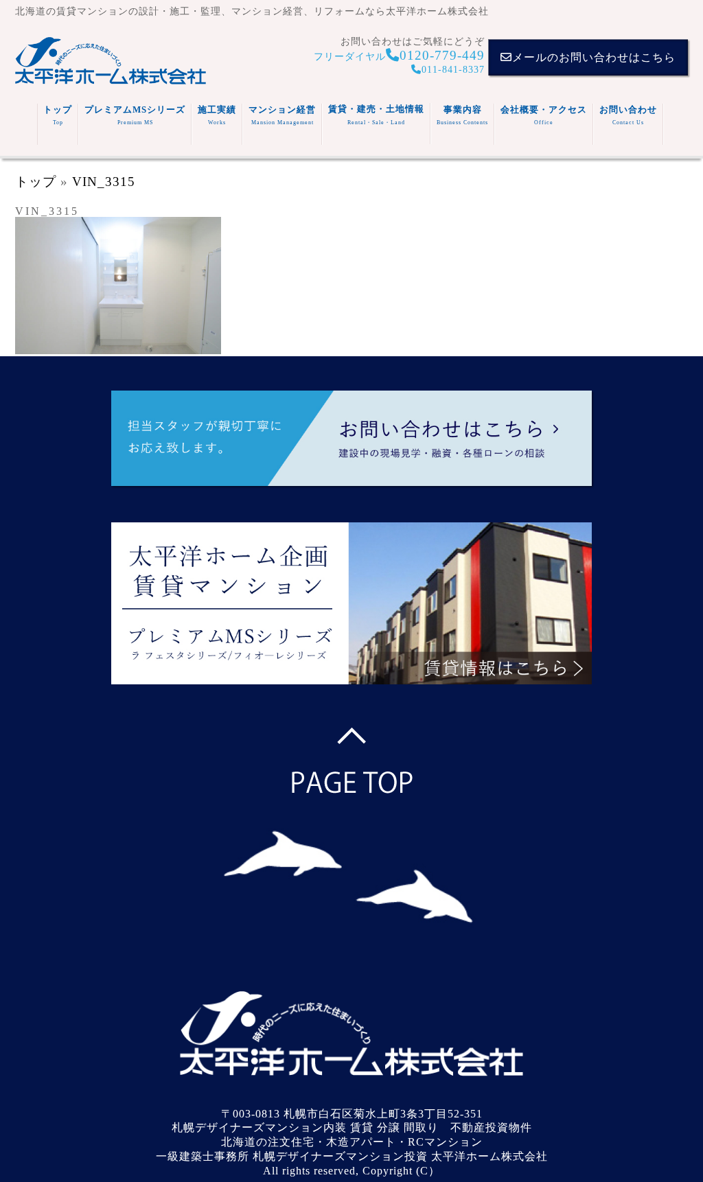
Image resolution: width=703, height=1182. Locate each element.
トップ (57, 115)
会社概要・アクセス (543, 115)
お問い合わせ (628, 115)
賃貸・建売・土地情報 (376, 115)
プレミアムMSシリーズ (134, 115)
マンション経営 (282, 115)
